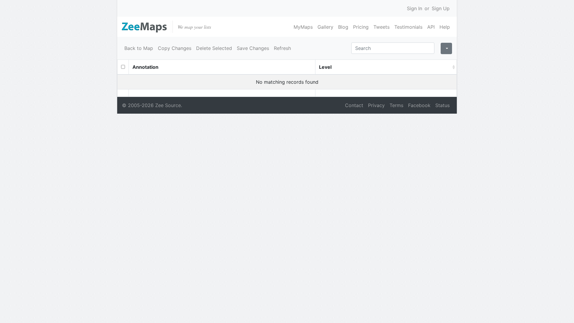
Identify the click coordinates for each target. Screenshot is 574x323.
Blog (343, 27)
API (431, 27)
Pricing (361, 27)
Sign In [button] (414, 8)
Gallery (325, 27)
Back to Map (138, 48)
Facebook (419, 105)
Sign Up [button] (441, 8)
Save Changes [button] (253, 48)
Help (444, 27)
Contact (354, 105)
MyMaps (303, 27)
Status (442, 105)
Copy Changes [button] (174, 48)
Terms (396, 105)
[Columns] (446, 48)
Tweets (381, 27)
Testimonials (408, 27)
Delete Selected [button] (214, 48)
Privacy (376, 105)
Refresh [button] (282, 48)
